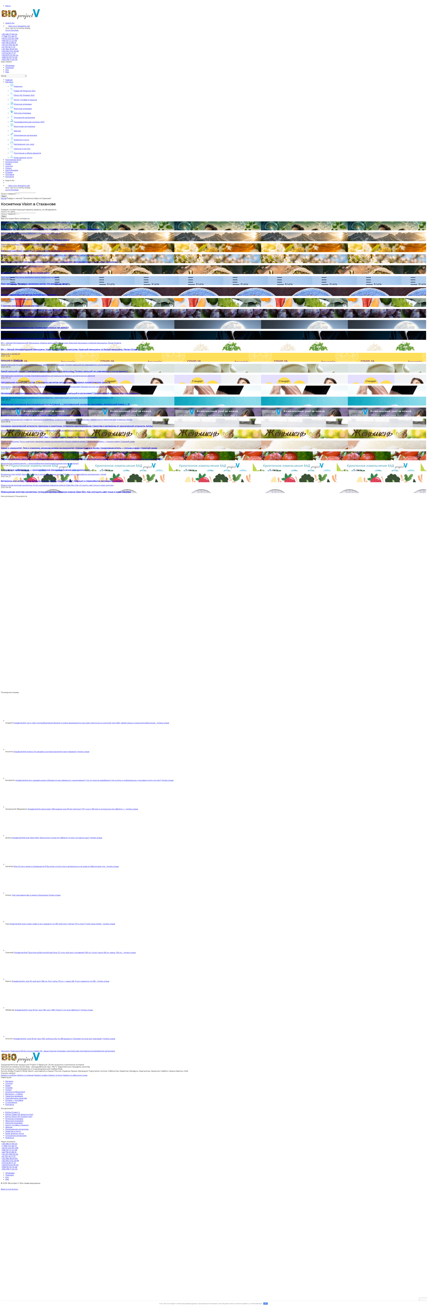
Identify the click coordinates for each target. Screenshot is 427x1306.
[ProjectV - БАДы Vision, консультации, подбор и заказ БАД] (20, 19)
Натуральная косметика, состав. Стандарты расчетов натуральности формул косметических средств (55, 382)
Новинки (9, 1138)
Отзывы (9, 172)
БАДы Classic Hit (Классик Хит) (19, 1114)
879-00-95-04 (9, 1165)
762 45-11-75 (8, 47)
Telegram (9, 68)
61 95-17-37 (8, 53)
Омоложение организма (16, 1129)
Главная (9, 80)
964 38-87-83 (9, 49)
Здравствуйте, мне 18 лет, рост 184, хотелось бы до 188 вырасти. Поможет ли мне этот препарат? (58, 1039)
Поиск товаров (8, 194)
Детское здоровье (14, 1123)
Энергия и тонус (13, 1131)
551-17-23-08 (9, 1150)
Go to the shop (12, 30)
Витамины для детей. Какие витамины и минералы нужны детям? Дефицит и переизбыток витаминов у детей (61, 481)
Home (3, 198)
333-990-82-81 (9, 1154)
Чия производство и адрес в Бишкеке (30, 895)
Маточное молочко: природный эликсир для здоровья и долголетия (38, 251)
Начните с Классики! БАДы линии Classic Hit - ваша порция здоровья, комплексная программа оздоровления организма (58, 1051)
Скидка (8, 1083)
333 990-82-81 (9, 45)
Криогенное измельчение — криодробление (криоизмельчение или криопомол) (45, 470)
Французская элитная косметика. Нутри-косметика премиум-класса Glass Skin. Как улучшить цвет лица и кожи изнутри (66, 492)
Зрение (8, 1127)
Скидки (9, 166)
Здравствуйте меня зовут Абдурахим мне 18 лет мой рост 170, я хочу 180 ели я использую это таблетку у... (77, 809)
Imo (7, 70)
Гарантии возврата (14, 1096)
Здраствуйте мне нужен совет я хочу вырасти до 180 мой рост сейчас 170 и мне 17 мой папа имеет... (56, 924)
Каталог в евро (41, 1075)
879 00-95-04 (9, 55)
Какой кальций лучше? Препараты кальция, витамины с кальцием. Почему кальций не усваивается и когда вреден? (64, 371)
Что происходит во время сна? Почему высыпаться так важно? (35, 327)
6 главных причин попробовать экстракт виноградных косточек (36, 316)
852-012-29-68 (10, 1161)
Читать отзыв (163, 723)
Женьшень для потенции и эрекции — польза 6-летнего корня (35, 240)
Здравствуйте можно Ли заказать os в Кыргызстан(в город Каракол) (45, 752)
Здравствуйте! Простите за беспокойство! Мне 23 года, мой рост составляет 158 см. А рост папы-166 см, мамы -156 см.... (69, 953)
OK (266, 1303)
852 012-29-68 (10, 51)
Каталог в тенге (55, 1075)
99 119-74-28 (9, 57)
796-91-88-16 (8, 1152)
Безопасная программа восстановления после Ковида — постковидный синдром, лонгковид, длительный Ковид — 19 (65, 404)
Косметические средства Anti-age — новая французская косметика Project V (42, 415)
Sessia (7, 1085)
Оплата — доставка (14, 1100)
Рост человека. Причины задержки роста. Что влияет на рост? (34, 283)
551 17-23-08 (9, 40)
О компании (11, 1102)
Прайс (8, 164)
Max (7, 72)
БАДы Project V (12, 1112)
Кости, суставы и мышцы (16, 1125)
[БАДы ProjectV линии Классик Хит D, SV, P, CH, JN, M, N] (155, 1051)
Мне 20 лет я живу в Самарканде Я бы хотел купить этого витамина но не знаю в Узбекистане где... (60, 866)
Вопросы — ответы (14, 1094)
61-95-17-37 (8, 1163)
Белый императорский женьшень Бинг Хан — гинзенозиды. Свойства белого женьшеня (49, 437)
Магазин (9, 82)
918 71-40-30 (9, 60)
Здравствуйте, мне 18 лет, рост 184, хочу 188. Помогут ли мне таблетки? (48, 1010)
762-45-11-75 (8, 1156)
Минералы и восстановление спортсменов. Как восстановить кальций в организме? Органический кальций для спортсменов (70, 393)
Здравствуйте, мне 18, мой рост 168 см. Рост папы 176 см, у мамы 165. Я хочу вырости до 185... (54, 981)
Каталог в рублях (8, 1075)
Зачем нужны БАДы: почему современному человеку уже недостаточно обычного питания (50, 229)
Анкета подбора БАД (15, 1092)
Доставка (9, 174)
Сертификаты (11, 170)
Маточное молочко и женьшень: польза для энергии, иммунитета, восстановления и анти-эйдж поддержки (60, 262)
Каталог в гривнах (25, 1075)
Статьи (8, 168)
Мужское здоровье (14, 1119)
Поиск (4, 196)
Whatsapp (10, 66)
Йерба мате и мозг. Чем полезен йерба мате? (25, 272)
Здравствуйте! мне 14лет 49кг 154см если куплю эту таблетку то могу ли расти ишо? (51, 838)
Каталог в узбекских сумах (75, 1075)
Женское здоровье (14, 1121)
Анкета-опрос (11, 162)
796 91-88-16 (8, 43)
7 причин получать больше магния (20, 305)
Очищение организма (15, 1136)
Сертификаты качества (16, 1098)
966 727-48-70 (9, 36)
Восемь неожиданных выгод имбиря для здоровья (29, 294)
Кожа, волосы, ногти (14, 1133)
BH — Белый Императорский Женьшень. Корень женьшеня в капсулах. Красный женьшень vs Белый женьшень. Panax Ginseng (70, 349)
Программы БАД (13, 160)
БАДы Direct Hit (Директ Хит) (18, 1117)
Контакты (9, 177)
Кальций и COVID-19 (11, 360)
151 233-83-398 (9, 38)
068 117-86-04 (9, 34)
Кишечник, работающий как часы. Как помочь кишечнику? (33, 338)
